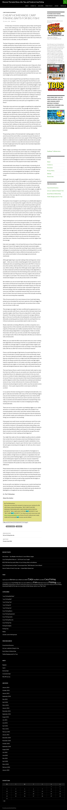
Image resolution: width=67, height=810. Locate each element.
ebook (31, 582)
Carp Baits (19, 526)
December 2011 (6, 711)
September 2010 (6, 746)
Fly (55, 584)
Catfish (28, 582)
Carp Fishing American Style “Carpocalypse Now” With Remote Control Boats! (22, 565)
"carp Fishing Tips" (7, 602)
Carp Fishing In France (6, 582)
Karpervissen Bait (7, 540)
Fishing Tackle (46, 584)
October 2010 (6, 743)
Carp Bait (36, 579)
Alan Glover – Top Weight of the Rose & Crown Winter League (18, 556)
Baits (14, 579)
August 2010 (5, 749)
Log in (3, 668)
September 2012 (6, 696)
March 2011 (5, 728)
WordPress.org (6, 676)
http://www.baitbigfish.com (12, 515)
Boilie (23, 579)
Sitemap (56, 5)
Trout (44, 586)
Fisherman (40, 582)
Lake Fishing (20, 586)
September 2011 (6, 714)
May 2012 (5, 699)
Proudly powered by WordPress (9, 808)
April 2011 (5, 726)
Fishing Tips (51, 584)
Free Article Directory (52, 187)
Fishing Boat (5, 584)
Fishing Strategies (6, 625)
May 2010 (5, 758)
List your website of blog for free (55, 190)
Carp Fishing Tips (16, 582)
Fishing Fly (18, 584)
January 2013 (5, 693)
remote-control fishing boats (9, 634)
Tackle (38, 586)
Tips (41, 586)
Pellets (24, 586)
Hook (9, 586)
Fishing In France (29, 584)
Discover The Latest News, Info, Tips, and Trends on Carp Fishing (23, 2)
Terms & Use (63, 5)
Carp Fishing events (7, 617)
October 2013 (6, 690)
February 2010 (6, 767)
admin (14, 21)
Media (4, 631)
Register (4, 665)
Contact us (33, 5)
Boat (20, 579)
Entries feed (5, 670)
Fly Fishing (58, 584)
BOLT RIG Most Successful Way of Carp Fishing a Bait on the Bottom (19, 562)
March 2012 (5, 705)
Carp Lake (23, 582)
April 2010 (5, 761)
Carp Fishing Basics (7, 611)
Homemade (5, 586)
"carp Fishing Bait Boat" (8, 596)
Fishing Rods (40, 584)
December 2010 (6, 737)
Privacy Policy (49, 5)
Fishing (52, 582)
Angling (3, 579)
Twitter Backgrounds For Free (54, 196)
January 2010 (5, 770)
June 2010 (5, 755)
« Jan (4, 801)
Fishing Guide (23, 584)
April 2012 (5, 702)
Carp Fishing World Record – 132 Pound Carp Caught (16, 559)
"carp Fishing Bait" (7, 599)
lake (16, 586)
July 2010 (4, 752)
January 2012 (5, 708)
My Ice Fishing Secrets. (8, 534)
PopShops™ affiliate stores (53, 151)
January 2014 (5, 687)
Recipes (31, 586)
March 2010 (5, 764)
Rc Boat (28, 586)
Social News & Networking (54, 193)
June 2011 (5, 723)
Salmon (35, 586)
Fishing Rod (35, 584)
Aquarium (8, 579)
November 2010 (6, 740)
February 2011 (6, 731)
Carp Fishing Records (7, 619)
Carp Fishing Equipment (9, 12)
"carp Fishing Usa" (7, 608)
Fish (35, 582)
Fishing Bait (58, 582)
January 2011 (5, 734)
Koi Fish (13, 586)
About (26, 5)
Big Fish (17, 579)
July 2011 (4, 720)
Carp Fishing (50, 579)
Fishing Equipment (12, 584)
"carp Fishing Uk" (6, 605)
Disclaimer (40, 5)
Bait (11, 579)
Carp (30, 579)
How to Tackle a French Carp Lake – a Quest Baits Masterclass (18, 568)
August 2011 (5, 717)
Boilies (26, 579)
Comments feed (6, 673)
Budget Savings (10, 526)
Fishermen (45, 582)
